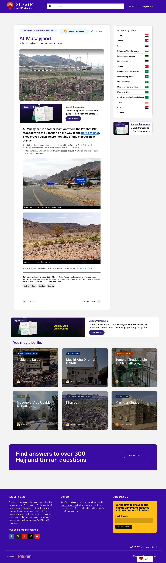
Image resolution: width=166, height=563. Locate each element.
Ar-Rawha (87, 145)
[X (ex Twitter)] (18, 536)
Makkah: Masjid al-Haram (27, 354)
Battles (42, 286)
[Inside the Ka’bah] (35, 367)
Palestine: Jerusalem (124, 354)
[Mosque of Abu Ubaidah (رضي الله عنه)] (35, 410)
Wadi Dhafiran (85, 268)
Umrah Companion (74, 107)
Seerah (51, 286)
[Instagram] (30, 536)
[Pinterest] (24, 536)
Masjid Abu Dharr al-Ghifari (81, 361)
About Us (134, 6)
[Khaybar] (85, 410)
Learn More (73, 118)
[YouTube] (37, 536)
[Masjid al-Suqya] (134, 410)
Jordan (21, 396)
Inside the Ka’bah (29, 359)
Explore (147, 6)
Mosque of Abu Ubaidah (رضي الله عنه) (35, 404)
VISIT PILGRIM (134, 455)
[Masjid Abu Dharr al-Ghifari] (85, 367)
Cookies (136, 556)
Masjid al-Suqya (127, 402)
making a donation (69, 505)
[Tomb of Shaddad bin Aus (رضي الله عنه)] (134, 367)
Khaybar (72, 402)
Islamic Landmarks (76, 31)
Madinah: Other (73, 354)
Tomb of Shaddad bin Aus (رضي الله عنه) (131, 361)
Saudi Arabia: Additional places (38, 30)
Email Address (122, 516)
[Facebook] (11, 536)
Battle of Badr (90, 132)
